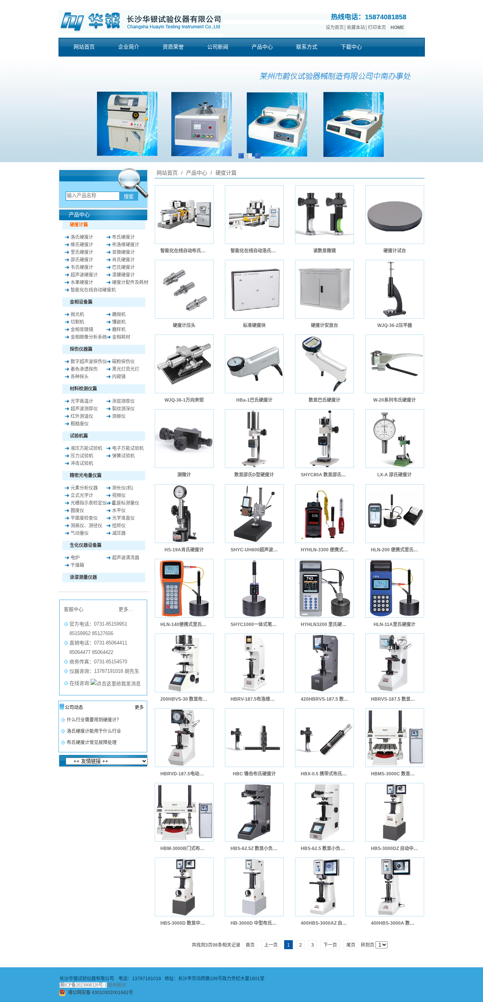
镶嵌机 (119, 322)
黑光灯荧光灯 (125, 369)
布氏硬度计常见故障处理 (92, 742)
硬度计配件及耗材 (130, 282)
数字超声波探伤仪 (89, 361)
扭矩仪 (119, 525)
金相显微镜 (82, 329)
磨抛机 (119, 314)
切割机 (77, 322)
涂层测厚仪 (123, 401)
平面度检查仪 (84, 518)
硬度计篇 (225, 173)
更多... (125, 609)
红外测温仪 (82, 416)
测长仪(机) (122, 488)
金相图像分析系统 (89, 337)
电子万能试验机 (128, 448)
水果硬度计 (82, 282)
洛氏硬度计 (82, 237)
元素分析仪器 (84, 488)
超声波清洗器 (125, 557)
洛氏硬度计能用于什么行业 (94, 731)
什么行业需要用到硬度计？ (94, 720)
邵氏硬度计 (82, 259)
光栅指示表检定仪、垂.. (94, 503)
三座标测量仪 (125, 503)
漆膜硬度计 (123, 275)
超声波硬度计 (84, 275)
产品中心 (197, 173)
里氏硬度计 (82, 252)
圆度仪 (77, 510)
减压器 (119, 533)
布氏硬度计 (123, 237)
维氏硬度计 (82, 244)
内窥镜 (119, 376)
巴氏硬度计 (123, 267)
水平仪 (119, 510)
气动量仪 (80, 533)
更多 (139, 707)
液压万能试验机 (86, 448)
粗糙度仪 (80, 424)
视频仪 (119, 495)
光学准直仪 (123, 518)
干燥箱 (77, 565)
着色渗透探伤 (84, 369)
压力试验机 (82, 456)
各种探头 (80, 376)
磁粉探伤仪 (123, 361)
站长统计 (117, 985)
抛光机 (77, 314)
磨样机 (119, 329)
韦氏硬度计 (82, 267)
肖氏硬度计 (123, 259)
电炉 (75, 557)
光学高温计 (82, 401)
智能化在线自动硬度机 (93, 290)
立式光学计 (82, 495)
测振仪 (119, 416)
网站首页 (167, 173)
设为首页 (335, 27)
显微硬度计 (123, 252)
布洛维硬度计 (125, 244)
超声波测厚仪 (84, 408)
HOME (397, 27)
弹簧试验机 (123, 456)
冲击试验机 (82, 463)
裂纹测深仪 (123, 408)
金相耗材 (121, 337)
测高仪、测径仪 (86, 525)
